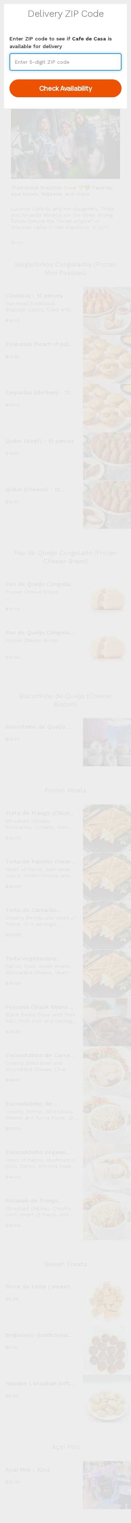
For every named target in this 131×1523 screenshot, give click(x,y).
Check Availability (65, 88)
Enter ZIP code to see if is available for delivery (60, 42)
